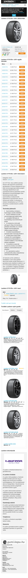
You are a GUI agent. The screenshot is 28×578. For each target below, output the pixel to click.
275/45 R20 (5, 169)
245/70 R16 (5, 136)
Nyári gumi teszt (6, 564)
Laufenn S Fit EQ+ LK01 (7, 47)
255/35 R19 (5, 143)
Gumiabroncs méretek (7, 552)
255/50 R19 (5, 156)
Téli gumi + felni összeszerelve (9, 568)
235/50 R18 (5, 113)
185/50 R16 (5, 67)
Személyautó (5, 310)
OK (14, 15)
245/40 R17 (5, 130)
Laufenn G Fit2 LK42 (10, 444)
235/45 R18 (5, 110)
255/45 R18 (5, 149)
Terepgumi (4, 560)
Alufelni (4, 570)
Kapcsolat (4, 546)
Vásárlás (22, 67)
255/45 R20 (5, 153)
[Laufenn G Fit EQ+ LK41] (14, 356)
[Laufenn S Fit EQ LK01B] (14, 419)
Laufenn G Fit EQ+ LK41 (11, 368)
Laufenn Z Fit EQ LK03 (10, 401)
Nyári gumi (4, 557)
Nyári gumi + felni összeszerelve (9, 569)
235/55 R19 (5, 120)
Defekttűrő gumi (6, 559)
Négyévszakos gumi (6, 558)
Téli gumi (4, 556)
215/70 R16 (5, 96)
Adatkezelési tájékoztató (7, 547)
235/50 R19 (5, 116)
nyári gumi (10, 179)
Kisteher (13, 310)
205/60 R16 (5, 90)
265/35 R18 (5, 163)
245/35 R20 (5, 126)
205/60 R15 (5, 87)
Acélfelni (4, 571)
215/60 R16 (5, 93)
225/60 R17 (5, 106)
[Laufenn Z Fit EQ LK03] (14, 388)
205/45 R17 (5, 83)
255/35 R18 (5, 140)
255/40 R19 (5, 146)
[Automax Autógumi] (7, 1)
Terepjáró (19, 310)
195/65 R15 (5, 80)
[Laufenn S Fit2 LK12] (14, 324)
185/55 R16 (5, 70)
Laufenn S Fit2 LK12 (10, 337)
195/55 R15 (5, 73)
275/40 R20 (5, 166)
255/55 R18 (5, 159)
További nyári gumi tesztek (8, 303)
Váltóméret (4, 553)
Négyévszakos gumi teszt (8, 565)
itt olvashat (21, 12)
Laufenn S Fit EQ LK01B (11, 432)
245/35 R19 (5, 123)
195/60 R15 (5, 77)
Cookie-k (4, 549)
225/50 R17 (5, 100)
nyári (3, 52)
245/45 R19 (5, 133)
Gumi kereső (5, 551)
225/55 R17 (5, 103)
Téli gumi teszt (5, 563)
